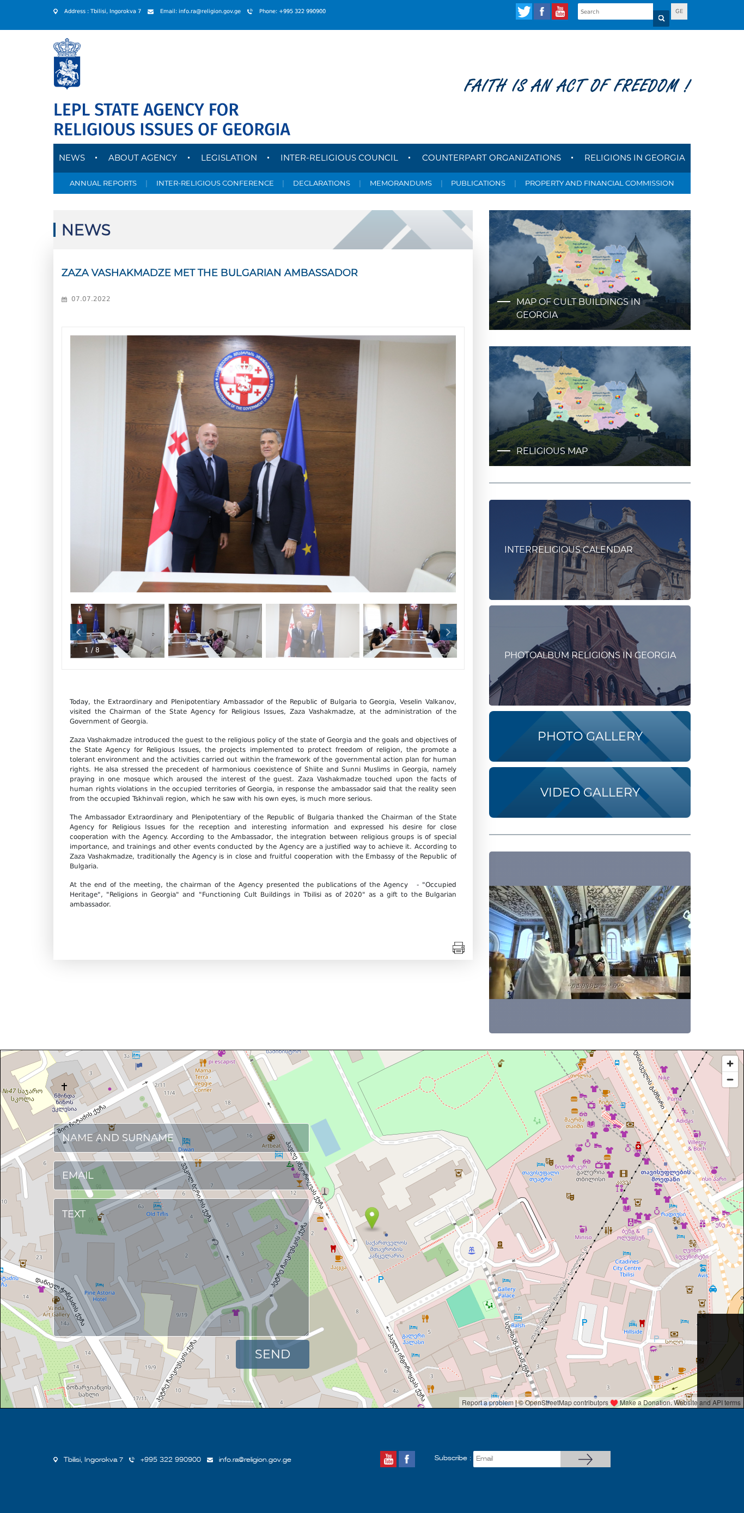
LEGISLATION (229, 157)
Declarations (321, 183)
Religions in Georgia (634, 157)
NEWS (72, 157)
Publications (478, 183)
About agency (142, 157)
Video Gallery (590, 792)
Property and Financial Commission (599, 183)
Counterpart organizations (491, 157)
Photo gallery (590, 736)
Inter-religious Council (339, 157)
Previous (78, 632)
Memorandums (401, 183)
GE (679, 11)
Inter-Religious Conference (215, 183)
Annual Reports (103, 183)
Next (448, 632)
